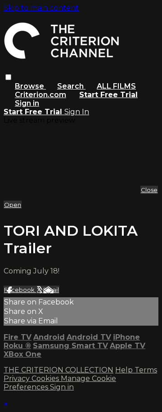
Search (71, 86)
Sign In (76, 111)
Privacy (18, 378)
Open (12, 204)
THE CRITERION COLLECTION (58, 370)
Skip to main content (41, 8)
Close (149, 189)
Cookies (46, 378)
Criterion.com (40, 94)
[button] (8, 77)
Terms (146, 370)
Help (125, 370)
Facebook (20, 289)
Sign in (27, 103)
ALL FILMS (116, 86)
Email (51, 289)
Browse (30, 86)
